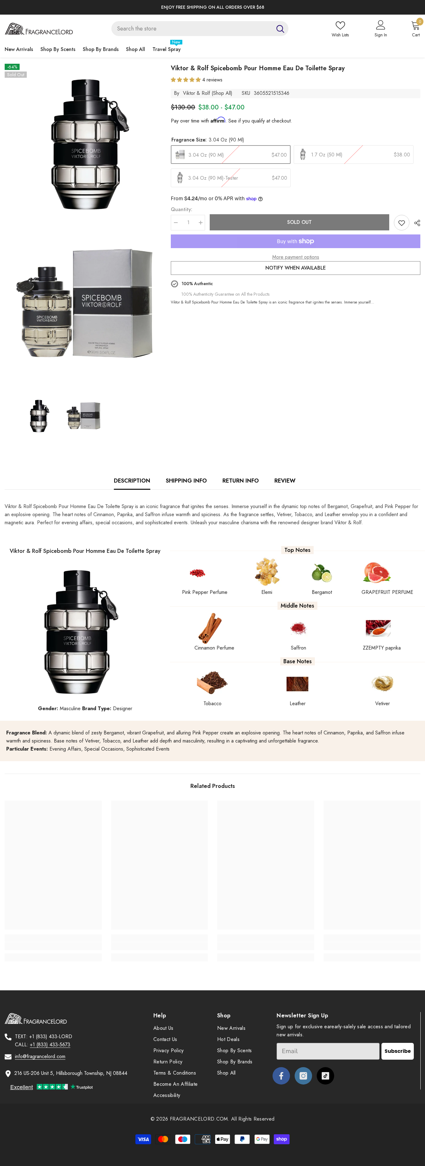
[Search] (199, 28)
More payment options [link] (295, 257)
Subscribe (398, 1051)
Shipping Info (186, 481)
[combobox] (191, 28)
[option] (212, 7)
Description (132, 481)
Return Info (240, 481)
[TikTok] (325, 1076)
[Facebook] (281, 1076)
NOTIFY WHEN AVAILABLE (295, 267)
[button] (186, 79)
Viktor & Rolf (196, 93)
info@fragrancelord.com (40, 1056)
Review (285, 481)
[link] (53, 946)
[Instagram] (303, 1076)
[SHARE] (414, 222)
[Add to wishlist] (401, 222)
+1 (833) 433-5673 (50, 1044)
